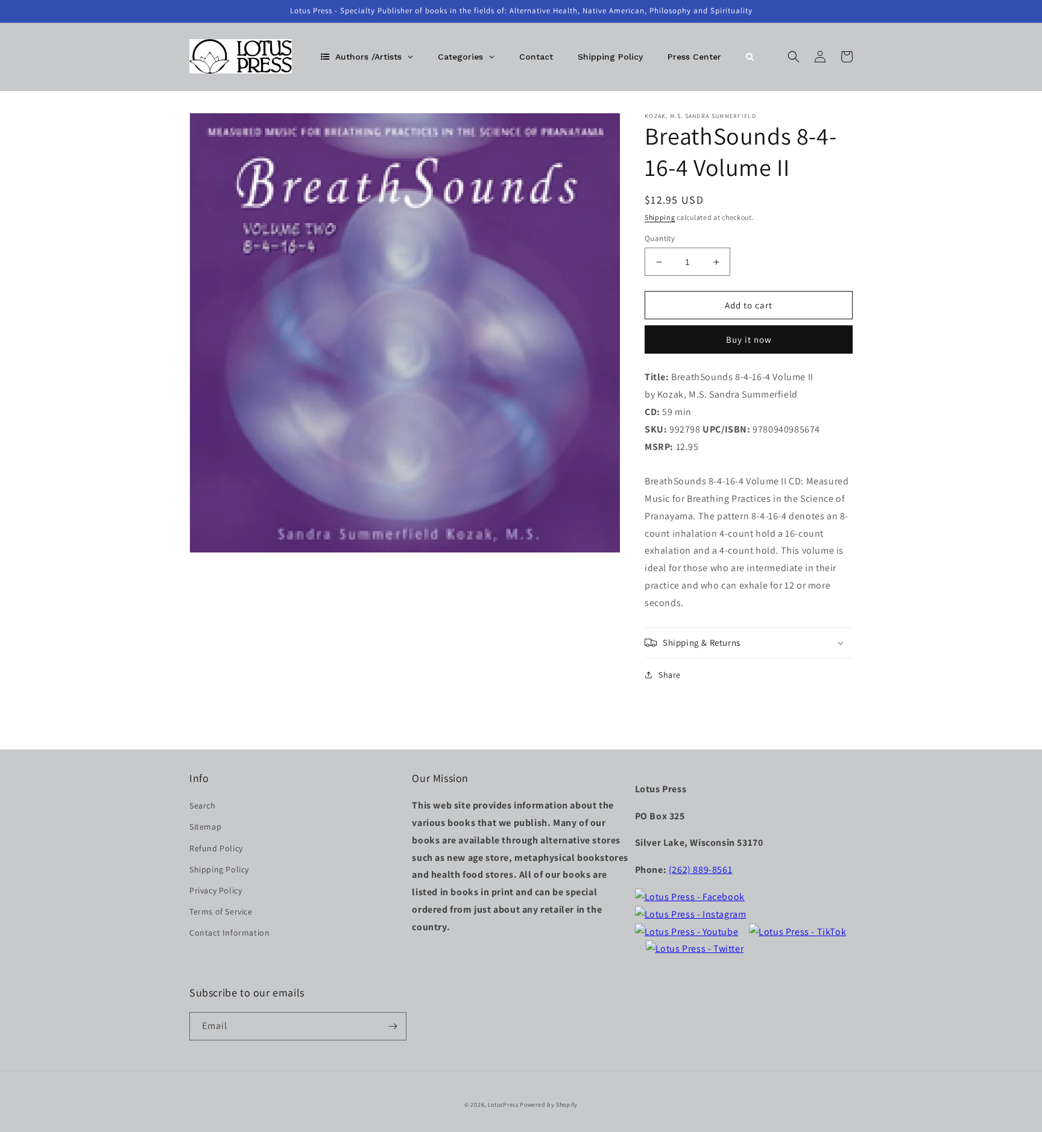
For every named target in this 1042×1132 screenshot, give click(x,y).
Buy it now (749, 339)
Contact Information (229, 932)
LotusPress (503, 1105)
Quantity (660, 238)
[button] (793, 56)
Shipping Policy (219, 869)
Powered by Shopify (549, 1105)
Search (202, 805)
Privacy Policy (215, 890)
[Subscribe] (392, 1026)
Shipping (660, 217)
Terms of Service (221, 911)
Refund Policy (216, 848)
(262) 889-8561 (700, 869)
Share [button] (669, 674)
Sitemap (205, 826)
